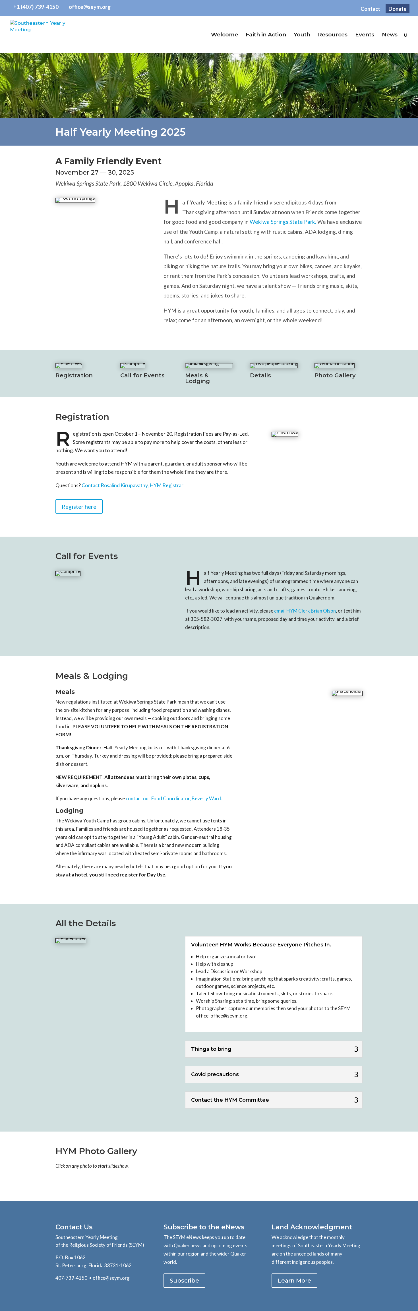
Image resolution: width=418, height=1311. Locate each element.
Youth (302, 35)
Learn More (294, 1280)
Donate (397, 8)
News (390, 35)
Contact (370, 9)
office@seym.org (111, 1278)
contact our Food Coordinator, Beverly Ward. (174, 798)
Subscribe (184, 1280)
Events (364, 35)
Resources (332, 35)
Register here (79, 506)
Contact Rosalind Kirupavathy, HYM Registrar (133, 485)
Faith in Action (266, 35)
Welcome (224, 35)
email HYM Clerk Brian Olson (305, 611)
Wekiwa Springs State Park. (283, 221)
